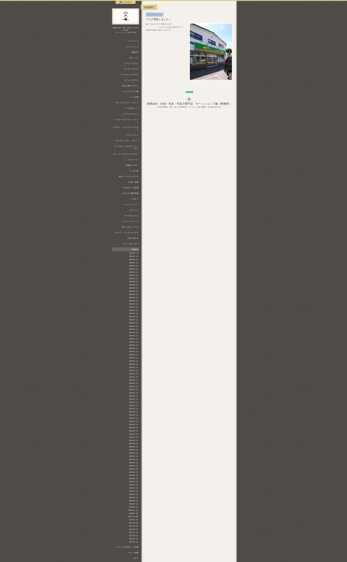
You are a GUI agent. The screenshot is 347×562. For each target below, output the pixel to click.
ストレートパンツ (131, 204)
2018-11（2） (134, 488)
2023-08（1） (134, 348)
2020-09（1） (134, 447)
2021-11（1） (134, 405)
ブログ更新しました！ (158, 19)
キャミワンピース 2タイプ (127, 103)
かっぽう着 (133, 171)
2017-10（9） (134, 523)
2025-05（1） (134, 291)
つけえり (134, 199)
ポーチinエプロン (131, 216)
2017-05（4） (134, 539)
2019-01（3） (134, 482)
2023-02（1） (134, 367)
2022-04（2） (134, 393)
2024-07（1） (134, 320)
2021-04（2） (134, 428)
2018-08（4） (134, 494)
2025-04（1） (134, 294)
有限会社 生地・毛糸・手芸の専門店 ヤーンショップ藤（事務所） (189, 103)
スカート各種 (133, 553)
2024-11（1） (134, 310)
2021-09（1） (134, 412)
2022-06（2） (134, 389)
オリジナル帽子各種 (130, 193)
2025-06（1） (134, 288)
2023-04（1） (134, 361)
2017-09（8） (134, 526)
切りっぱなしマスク (130, 227)
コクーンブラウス (131, 80)
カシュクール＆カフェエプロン (125, 154)
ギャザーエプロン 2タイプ (127, 141)
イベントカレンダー (130, 244)
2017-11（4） (134, 520)
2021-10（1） (134, 409)
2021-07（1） (134, 418)
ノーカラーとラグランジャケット (125, 120)
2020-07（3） (134, 450)
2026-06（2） (134, 259)
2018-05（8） (134, 501)
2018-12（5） (134, 485)
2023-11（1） (134, 342)
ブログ (135, 558)
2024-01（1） (134, 336)
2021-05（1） (134, 424)
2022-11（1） (134, 377)
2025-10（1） (134, 278)
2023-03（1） (134, 364)
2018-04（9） (134, 504)
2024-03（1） (134, 329)
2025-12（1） (134, 272)
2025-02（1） (134, 301)
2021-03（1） (134, 431)
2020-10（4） (134, 443)
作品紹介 (134, 249)
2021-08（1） (134, 415)
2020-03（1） (134, 459)
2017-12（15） (133, 516)
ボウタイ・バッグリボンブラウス (125, 128)
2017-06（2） (134, 535)
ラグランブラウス (131, 63)
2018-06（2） (134, 497)
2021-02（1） (134, 434)
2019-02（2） (134, 478)
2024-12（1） (134, 307)
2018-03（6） (134, 507)
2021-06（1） (134, 421)
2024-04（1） (134, 326)
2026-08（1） (134, 253)
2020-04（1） (134, 456)
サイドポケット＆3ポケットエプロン (126, 147)
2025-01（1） (134, 304)
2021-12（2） (134, 402)
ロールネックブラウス (129, 75)
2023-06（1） (134, 355)
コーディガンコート (130, 114)
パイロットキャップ (130, 221)
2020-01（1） (134, 466)
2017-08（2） (134, 529)
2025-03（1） (134, 297)
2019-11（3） (134, 469)
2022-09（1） (134, 380)
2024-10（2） (134, 313)
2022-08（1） (134, 383)
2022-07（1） (134, 386)
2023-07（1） (134, 351)
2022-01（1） (134, 399)
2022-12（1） (134, 374)
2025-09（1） (134, 282)
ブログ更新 (160, 24)
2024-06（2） (134, 323)
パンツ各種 (133, 97)
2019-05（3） (134, 475)
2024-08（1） (134, 316)
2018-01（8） (134, 513)
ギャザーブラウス (131, 69)
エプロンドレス (132, 135)
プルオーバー (133, 160)
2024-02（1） (134, 332)
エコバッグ (133, 210)
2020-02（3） (134, 463)
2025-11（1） (134, 275)
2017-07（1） (134, 532)
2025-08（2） (134, 285)
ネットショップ (132, 47)
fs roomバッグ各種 (130, 188)
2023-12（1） (134, 339)
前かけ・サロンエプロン (128, 176)
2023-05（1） (134, 358)
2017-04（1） (134, 542)
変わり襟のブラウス (130, 86)
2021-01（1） (134, 437)
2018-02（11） (133, 510)
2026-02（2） (134, 269)
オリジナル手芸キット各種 (127, 547)
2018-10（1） (134, 491)
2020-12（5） (134, 440)
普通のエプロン (132, 165)
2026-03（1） (134, 266)
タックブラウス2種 (130, 91)
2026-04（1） (134, 263)
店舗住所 (134, 52)
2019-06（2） (134, 472)
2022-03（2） (134, 396)
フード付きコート (131, 108)
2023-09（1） (134, 345)
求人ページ (133, 58)
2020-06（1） (134, 453)
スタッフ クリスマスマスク (126, 233)
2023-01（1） (134, 370)
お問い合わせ (133, 238)
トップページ (133, 41)
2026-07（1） (134, 256)
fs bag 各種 (133, 182)
